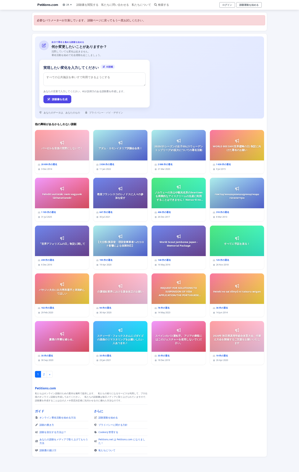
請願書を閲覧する (87, 4)
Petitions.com (47, 5)
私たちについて (141, 4)
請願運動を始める (249, 4)
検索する (163, 4)
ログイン (227, 4)
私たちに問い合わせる (115, 4)
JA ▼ (69, 4)
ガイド (39, 411)
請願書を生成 (59, 99)
